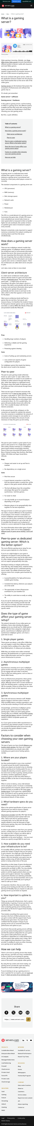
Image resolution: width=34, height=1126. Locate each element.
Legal (3, 1118)
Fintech (4, 1098)
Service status (22, 1095)
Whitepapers (22, 1072)
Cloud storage (6, 1082)
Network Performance (24, 1053)
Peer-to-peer (11, 138)
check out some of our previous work (18, 975)
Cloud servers (6, 1069)
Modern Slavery (6, 1121)
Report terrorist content (25, 1098)
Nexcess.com (6, 1)
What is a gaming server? (13, 127)
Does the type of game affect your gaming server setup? (16, 147)
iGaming (4, 1107)
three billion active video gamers (15, 61)
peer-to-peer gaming (20, 393)
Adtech (4, 1104)
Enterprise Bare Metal (8, 1053)
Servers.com (4, 56)
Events (20, 1069)
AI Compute (5, 1056)
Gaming (4, 1094)
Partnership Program (24, 1075)
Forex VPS (4, 1075)
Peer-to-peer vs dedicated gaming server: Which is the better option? (16, 142)
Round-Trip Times (23, 1056)
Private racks (5, 1079)
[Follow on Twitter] (27, 1040)
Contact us (21, 1107)
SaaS (3, 1091)
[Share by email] (28, 1013)
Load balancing (6, 1063)
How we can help (10, 157)
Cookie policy (21, 1118)
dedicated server (13, 280)
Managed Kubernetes (8, 1060)
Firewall (4, 1066)
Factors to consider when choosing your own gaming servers (16, 153)
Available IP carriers (24, 1050)
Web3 (3, 1110)
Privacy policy (11, 1118)
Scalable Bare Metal (8, 1050)
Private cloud (6, 1072)
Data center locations (24, 1085)
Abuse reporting (23, 1104)
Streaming (5, 1101)
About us (20, 1088)
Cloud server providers (8, 815)
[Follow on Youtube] (30, 1040)
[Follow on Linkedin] (23, 1040)
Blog (19, 1066)
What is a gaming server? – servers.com (16, 56)
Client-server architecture (14, 134)
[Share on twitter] (13, 1013)
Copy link (28, 1019)
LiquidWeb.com (26, 1)
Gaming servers (6, 86)
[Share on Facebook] (6, 1013)
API (19, 1101)
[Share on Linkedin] (20, 1013)
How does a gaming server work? (15, 131)
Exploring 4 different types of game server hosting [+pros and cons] (17, 531)
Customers (21, 1091)
